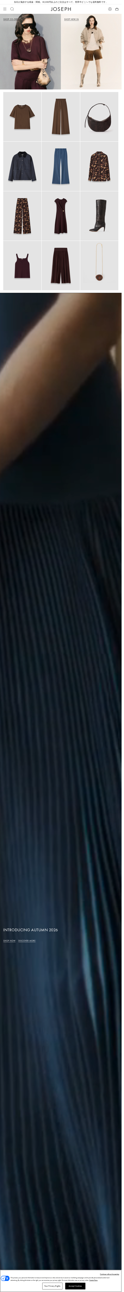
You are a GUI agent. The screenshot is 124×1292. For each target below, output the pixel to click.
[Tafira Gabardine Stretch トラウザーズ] (61, 166)
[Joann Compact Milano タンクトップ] (22, 265)
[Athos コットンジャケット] (22, 166)
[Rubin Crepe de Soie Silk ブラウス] (22, 116)
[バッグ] (117, 9)
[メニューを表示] (5, 9)
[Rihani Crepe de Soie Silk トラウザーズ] (61, 116)
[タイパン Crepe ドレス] (61, 216)
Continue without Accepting (109, 1274)
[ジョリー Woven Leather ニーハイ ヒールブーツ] (99, 216)
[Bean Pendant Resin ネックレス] (99, 265)
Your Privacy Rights (52, 1286)
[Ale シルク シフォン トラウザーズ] (61, 265)
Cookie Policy (93, 1280)
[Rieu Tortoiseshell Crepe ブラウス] (99, 166)
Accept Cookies (75, 1286)
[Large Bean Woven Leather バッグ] (99, 116)
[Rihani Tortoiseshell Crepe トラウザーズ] (22, 216)
